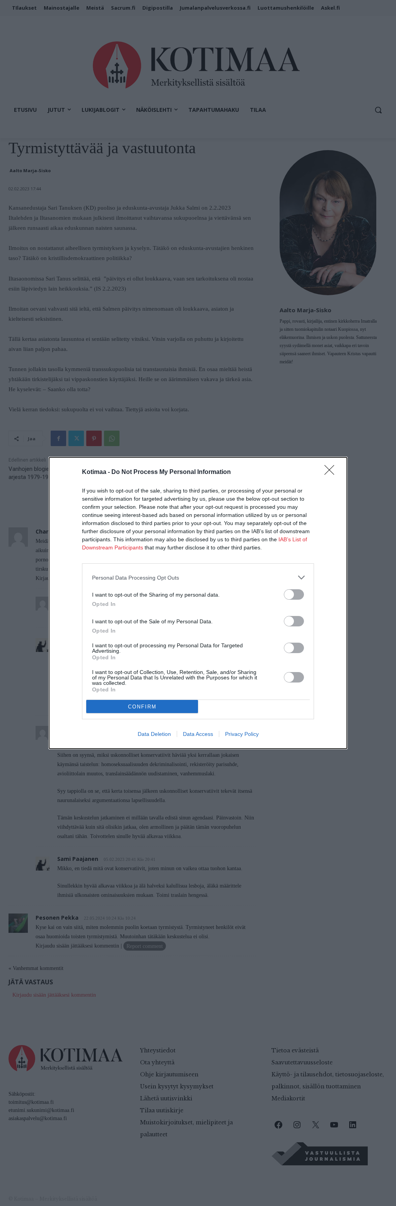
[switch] (294, 594)
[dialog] (198, 603)
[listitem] (198, 577)
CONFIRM (142, 707)
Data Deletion (154, 734)
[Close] (331, 472)
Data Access (198, 734)
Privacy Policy (242, 734)
